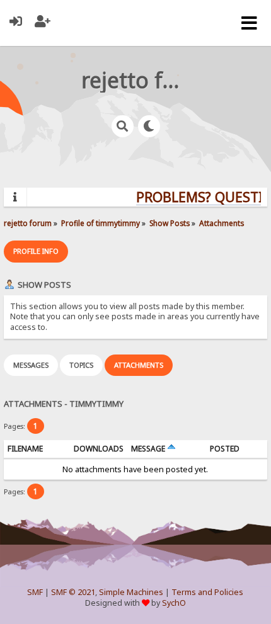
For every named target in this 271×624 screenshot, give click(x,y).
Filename (25, 448)
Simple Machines (131, 592)
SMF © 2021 (73, 592)
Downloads (99, 448)
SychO (174, 603)
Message (149, 448)
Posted (224, 448)
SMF (35, 592)
